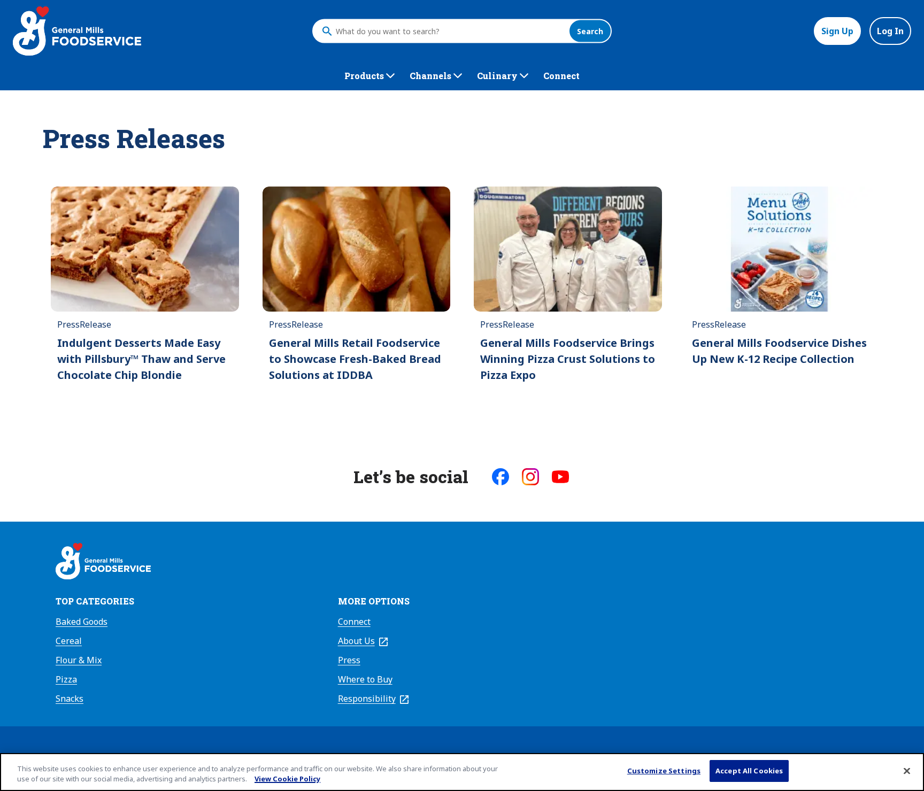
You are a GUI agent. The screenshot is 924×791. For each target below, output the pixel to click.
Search (590, 31)
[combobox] (450, 31)
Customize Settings (663, 771)
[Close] (907, 770)
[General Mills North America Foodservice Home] (77, 31)
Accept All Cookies (749, 771)
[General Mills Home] (103, 563)
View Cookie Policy (287, 779)
